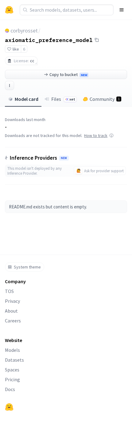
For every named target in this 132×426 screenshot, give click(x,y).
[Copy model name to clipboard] (97, 40)
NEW (64, 158)
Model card (26, 99)
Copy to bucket (68, 74)
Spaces (12, 370)
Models (12, 350)
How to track (95, 135)
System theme (27, 267)
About (11, 311)
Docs (10, 389)
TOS (9, 291)
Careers (13, 321)
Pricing (12, 379)
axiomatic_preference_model (49, 39)
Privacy (12, 301)
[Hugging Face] (9, 407)
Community (105, 99)
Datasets (14, 360)
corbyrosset (24, 30)
